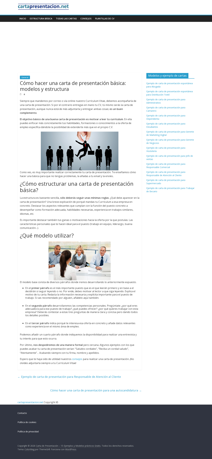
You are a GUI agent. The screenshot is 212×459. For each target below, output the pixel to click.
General (24, 77)
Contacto (22, 413)
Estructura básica (41, 18)
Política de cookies (27, 422)
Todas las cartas (66, 18)
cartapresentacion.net (30, 402)
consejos (77, 359)
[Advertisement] (106, 45)
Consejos (85, 18)
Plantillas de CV (104, 18)
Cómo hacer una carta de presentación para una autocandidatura (96, 390)
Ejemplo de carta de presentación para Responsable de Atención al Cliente (69, 377)
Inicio (22, 18)
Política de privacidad (28, 431)
